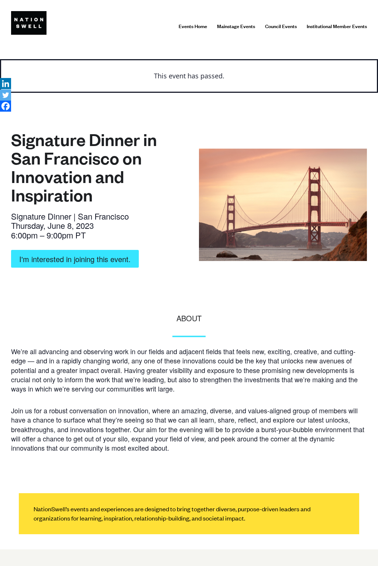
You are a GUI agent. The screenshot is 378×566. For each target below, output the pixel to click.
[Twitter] (5, 95)
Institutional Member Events (337, 25)
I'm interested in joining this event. (75, 259)
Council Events (281, 25)
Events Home (193, 25)
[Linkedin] (5, 83)
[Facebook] (5, 106)
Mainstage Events (236, 25)
